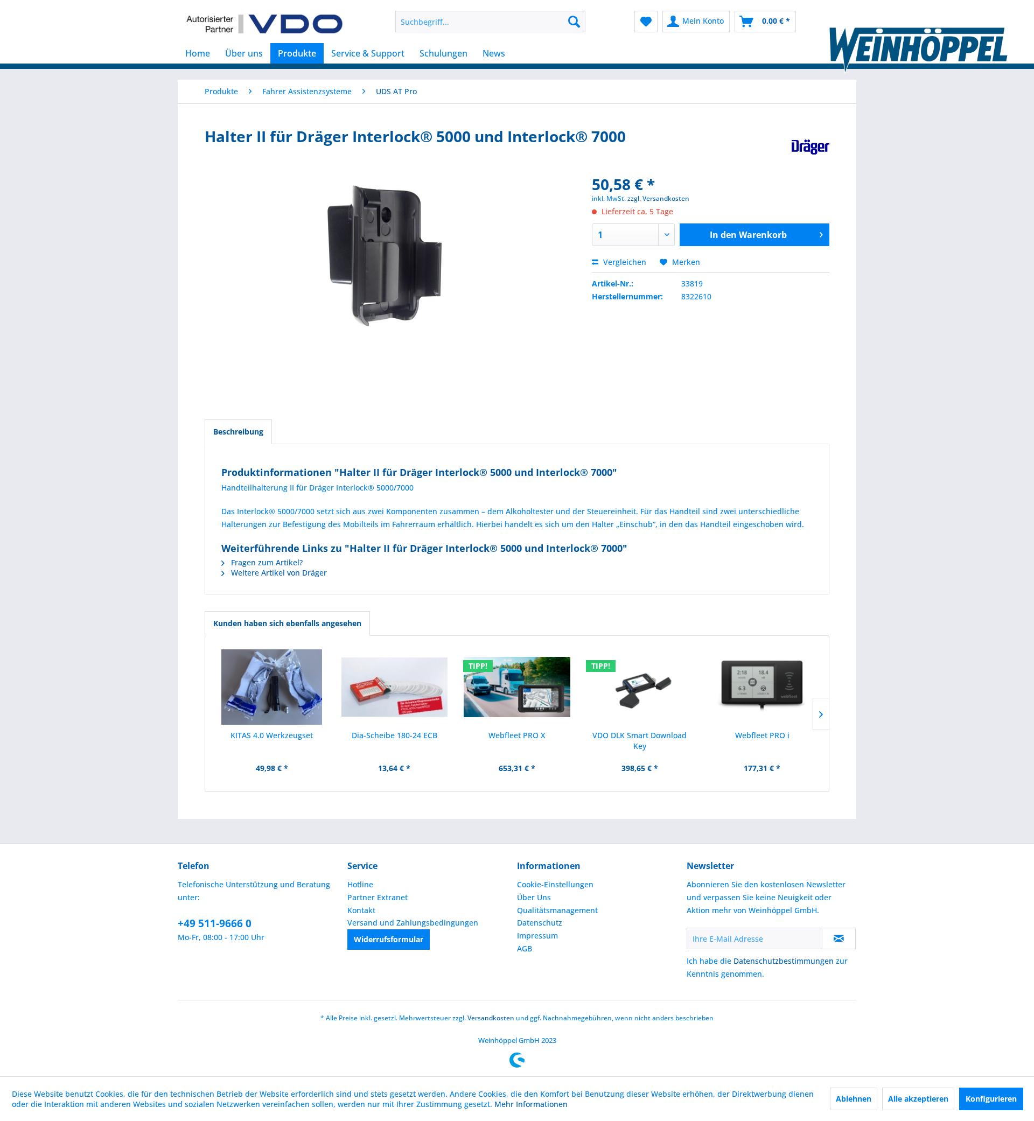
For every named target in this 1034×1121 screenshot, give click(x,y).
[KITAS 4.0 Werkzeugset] (272, 687)
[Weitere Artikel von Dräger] (810, 147)
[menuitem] (490, 21)
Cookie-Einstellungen (555, 884)
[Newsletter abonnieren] (839, 938)
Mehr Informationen (531, 1104)
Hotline (360, 884)
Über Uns (534, 897)
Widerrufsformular (388, 939)
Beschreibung (238, 431)
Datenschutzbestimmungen (783, 961)
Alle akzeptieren (918, 1099)
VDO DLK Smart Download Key (639, 740)
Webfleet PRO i (762, 735)
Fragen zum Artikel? (266, 562)
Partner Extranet (377, 897)
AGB (524, 948)
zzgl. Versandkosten (658, 198)
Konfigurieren (991, 1099)
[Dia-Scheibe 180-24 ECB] (394, 687)
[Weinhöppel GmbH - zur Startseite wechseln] (264, 24)
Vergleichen (623, 262)
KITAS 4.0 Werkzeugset (271, 735)
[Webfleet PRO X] (517, 687)
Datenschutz (539, 922)
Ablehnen (853, 1099)
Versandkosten (490, 1017)
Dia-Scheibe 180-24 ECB (394, 735)
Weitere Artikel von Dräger (278, 572)
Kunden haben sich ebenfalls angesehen (287, 623)
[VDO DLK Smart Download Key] (639, 687)
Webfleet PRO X (516, 735)
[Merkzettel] (646, 21)
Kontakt (361, 910)
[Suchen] (574, 21)
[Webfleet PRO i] (762, 687)
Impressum (537, 935)
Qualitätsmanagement (557, 910)
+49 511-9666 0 (214, 923)
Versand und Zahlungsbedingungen (412, 922)
